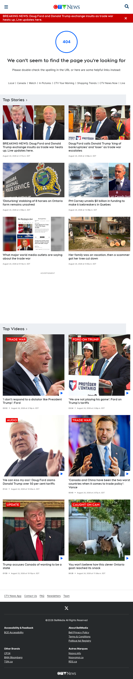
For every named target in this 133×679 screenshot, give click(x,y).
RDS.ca (73, 661)
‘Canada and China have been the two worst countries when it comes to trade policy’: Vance (99, 483)
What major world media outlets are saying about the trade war (32, 256)
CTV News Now (108, 83)
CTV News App (12, 595)
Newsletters (54, 595)
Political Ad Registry (80, 640)
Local (11, 83)
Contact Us (30, 595)
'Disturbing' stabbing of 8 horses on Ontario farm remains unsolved (33, 202)
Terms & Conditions (79, 636)
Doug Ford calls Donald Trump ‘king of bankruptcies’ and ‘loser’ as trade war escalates (95, 147)
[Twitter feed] (66, 608)
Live (122, 83)
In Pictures (45, 83)
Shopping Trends (87, 83)
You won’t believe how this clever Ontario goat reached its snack (96, 566)
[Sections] (6, 6)
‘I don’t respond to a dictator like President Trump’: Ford (32, 401)
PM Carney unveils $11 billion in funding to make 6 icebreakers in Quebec (97, 202)
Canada (21, 83)
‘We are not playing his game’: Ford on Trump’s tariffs (95, 401)
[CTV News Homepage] (67, 7)
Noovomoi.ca (76, 657)
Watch (32, 83)
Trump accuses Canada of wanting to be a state (32, 566)
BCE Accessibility (14, 632)
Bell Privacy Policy (79, 632)
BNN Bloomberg (13, 657)
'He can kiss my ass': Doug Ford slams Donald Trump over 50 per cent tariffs (29, 481)
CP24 (7, 653)
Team (66, 595)
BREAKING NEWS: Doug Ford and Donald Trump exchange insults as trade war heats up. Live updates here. (33, 147)
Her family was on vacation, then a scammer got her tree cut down (99, 256)
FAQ (42, 595)
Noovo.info (75, 653)
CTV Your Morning (64, 83)
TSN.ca (8, 661)
